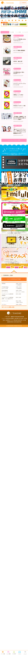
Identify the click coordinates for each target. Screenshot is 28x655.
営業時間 (24, 2)
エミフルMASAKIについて (11, 255)
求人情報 (12, 32)
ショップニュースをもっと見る (14, 140)
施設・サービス (8, 247)
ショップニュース (5, 32)
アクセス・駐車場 (9, 259)
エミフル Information (9, 243)
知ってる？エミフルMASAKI (11, 251)
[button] (2, 20)
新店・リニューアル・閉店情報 (12, 264)
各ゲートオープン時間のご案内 (8, 307)
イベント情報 (18, 32)
